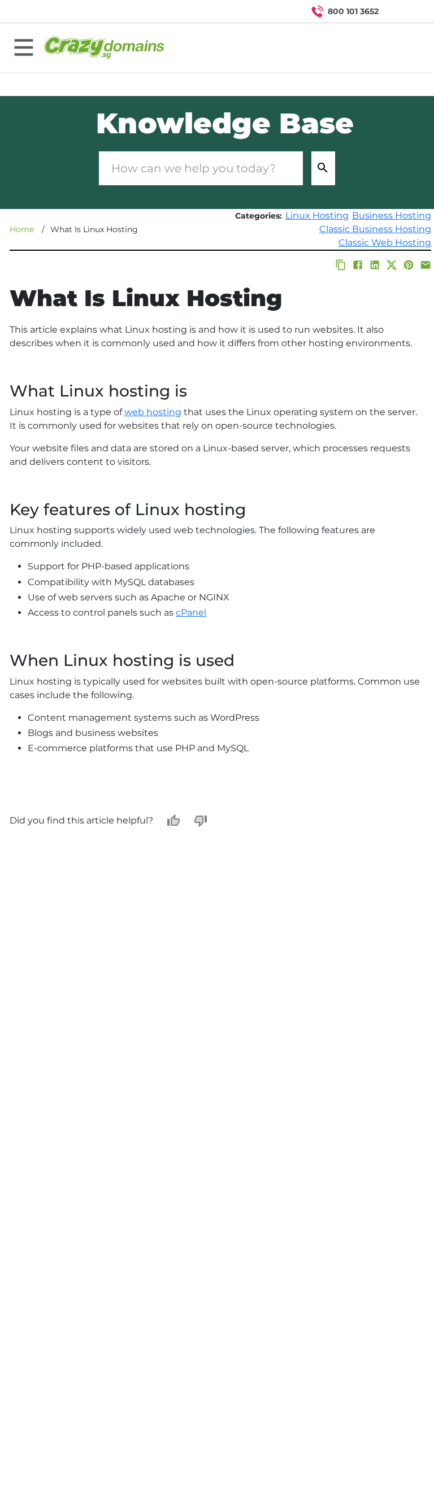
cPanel (191, 612)
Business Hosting (391, 215)
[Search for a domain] (403, 11)
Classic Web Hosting (384, 242)
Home (22, 229)
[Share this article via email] (425, 264)
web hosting (152, 412)
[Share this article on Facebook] (357, 264)
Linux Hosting (317, 215)
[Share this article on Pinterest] (408, 264)
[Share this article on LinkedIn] (374, 264)
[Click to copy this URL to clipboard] (340, 264)
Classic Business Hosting (375, 229)
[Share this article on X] (391, 264)
